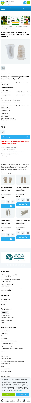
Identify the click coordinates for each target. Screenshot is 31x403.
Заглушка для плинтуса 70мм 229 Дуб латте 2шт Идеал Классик (22, 189)
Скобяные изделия (6, 358)
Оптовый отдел (5, 315)
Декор (2, 336)
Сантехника (4, 356)
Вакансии (3, 302)
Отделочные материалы (8, 346)
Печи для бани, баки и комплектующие (12, 348)
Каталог (9, 26)
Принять (8, 394)
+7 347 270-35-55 (6, 276)
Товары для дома (6, 371)
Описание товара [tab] (6, 102)
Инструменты (5, 338)
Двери (2, 366)
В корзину (6, 137)
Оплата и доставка (6, 320)
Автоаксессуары (5, 373)
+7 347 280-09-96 (6, 281)
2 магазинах (6, 194)
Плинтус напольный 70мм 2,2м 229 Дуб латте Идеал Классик (23, 222)
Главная (3, 26)
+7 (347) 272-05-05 (10, 1)
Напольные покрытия (22, 26)
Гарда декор (4, 333)
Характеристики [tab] (17, 102)
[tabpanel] (15, 257)
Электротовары (5, 376)
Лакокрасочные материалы (9, 341)
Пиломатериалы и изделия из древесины (12, 361)
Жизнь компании (5, 299)
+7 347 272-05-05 (20, 95)
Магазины (5, 312)
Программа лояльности (7, 317)
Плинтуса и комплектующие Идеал (13, 29)
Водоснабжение (5, 331)
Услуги (2, 322)
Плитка (3, 351)
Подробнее (19, 390)
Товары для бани (5, 368)
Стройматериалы (6, 363)
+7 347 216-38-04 (19, 92)
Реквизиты (3, 304)
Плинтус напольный (8, 28)
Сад (2, 353)
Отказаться (22, 394)
